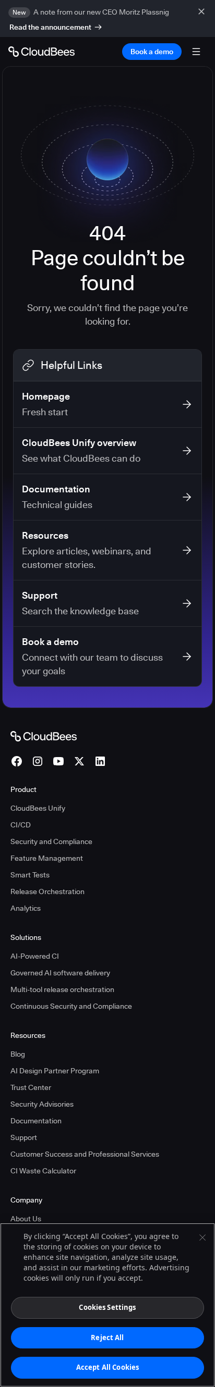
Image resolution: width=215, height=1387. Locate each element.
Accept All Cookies (107, 1367)
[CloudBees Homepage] (43, 735)
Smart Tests (30, 875)
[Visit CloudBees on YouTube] (58, 761)
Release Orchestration (47, 891)
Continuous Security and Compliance (71, 1006)
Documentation (36, 1121)
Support (23, 1137)
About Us (25, 1219)
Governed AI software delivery (60, 973)
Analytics (25, 908)
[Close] (202, 1237)
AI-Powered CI (34, 956)
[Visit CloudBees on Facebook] (16, 761)
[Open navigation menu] (196, 51)
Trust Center (30, 1087)
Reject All (107, 1337)
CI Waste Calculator (43, 1171)
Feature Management (46, 858)
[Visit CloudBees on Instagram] (37, 761)
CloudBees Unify (37, 808)
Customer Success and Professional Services (84, 1154)
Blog (17, 1054)
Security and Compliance (51, 841)
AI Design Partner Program (54, 1071)
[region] (107, 1305)
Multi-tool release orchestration (62, 989)
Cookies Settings (107, 1307)
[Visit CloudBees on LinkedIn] (100, 761)
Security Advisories (42, 1104)
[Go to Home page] (41, 51)
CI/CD (20, 825)
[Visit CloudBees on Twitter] (79, 761)
